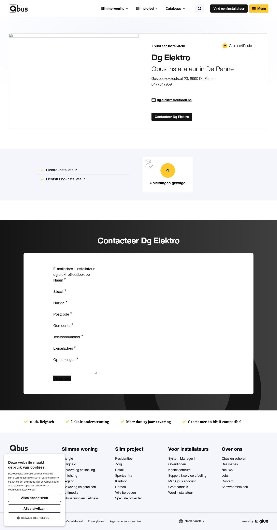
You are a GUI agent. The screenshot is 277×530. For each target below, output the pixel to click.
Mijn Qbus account (182, 481)
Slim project (145, 8)
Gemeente (63, 325)
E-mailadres (64, 348)
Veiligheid (69, 464)
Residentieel (124, 458)
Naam (59, 280)
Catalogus (173, 8)
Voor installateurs (188, 449)
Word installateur (180, 492)
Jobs (225, 475)
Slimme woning (113, 8)
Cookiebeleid (74, 521)
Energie (67, 458)
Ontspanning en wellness (80, 498)
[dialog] (34, 490)
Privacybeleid (96, 521)
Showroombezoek (235, 487)
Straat (59, 291)
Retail (119, 470)
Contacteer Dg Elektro (172, 117)
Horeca (120, 487)
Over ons (232, 449)
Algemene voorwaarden (125, 521)
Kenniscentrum (179, 470)
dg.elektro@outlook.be (174, 100)
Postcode (62, 314)
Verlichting (69, 475)
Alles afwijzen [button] (34, 508)
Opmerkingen (65, 359)
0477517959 (161, 84)
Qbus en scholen (234, 458)
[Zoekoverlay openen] (199, 8)
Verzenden (62, 378)
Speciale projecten (129, 498)
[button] (34, 518)
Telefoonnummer (68, 337)
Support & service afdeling (187, 475)
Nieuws (227, 470)
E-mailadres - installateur (73, 269)
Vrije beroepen (125, 492)
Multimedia (70, 492)
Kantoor (121, 481)
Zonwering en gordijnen (79, 487)
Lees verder (28, 489)
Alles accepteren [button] (34, 498)
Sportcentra (123, 475)
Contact (227, 481)
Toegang (68, 481)
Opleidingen (177, 464)
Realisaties (230, 464)
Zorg (118, 464)
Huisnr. (60, 303)
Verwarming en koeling (78, 470)
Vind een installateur (229, 8)
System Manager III (182, 458)
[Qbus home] (18, 8)
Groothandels (178, 487)
